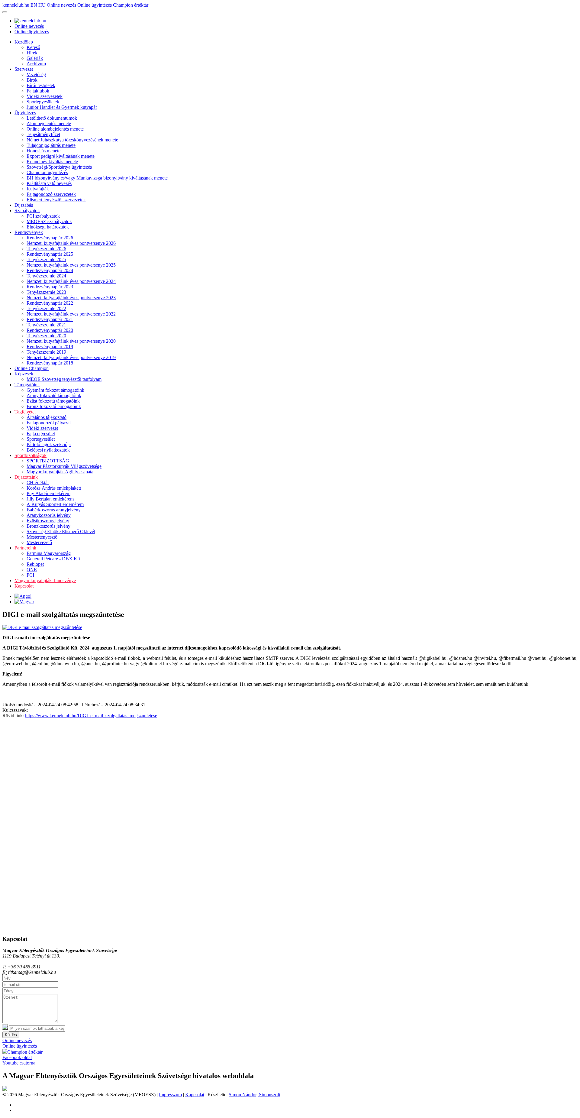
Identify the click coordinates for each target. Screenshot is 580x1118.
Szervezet (23, 69)
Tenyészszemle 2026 (46, 248)
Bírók (32, 80)
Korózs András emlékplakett (54, 488)
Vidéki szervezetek (45, 96)
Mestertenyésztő (42, 537)
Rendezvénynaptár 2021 (50, 319)
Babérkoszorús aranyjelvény (54, 509)
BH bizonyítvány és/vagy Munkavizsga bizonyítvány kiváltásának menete (97, 177)
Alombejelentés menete (49, 123)
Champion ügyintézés (47, 172)
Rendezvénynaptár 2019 (50, 346)
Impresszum (170, 1094)
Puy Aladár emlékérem (48, 493)
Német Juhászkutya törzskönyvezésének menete (72, 139)
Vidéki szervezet (42, 428)
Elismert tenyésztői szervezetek (56, 199)
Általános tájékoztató (46, 417)
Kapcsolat (24, 585)
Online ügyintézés (95, 5)
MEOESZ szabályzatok (49, 221)
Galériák (35, 58)
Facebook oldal (17, 1057)
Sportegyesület (41, 439)
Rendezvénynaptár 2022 (50, 303)
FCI (30, 575)
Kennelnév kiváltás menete (52, 161)
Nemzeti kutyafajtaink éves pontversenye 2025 (71, 264)
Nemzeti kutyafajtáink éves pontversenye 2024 (71, 281)
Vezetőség (36, 74)
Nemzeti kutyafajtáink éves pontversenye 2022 (71, 313)
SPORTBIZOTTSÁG (48, 460)
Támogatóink (27, 384)
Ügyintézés (25, 112)
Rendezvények (28, 232)
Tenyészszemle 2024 (46, 275)
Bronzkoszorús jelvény (48, 526)
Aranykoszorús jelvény (49, 515)
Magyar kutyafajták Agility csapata (60, 471)
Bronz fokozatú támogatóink (54, 406)
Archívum (36, 63)
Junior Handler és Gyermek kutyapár (62, 107)
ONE (32, 569)
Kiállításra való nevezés (49, 183)
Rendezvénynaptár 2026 (50, 237)
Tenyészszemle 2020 (46, 335)
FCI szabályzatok (43, 216)
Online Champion (31, 368)
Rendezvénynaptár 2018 (50, 362)
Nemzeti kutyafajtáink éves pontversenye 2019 (71, 357)
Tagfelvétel (25, 411)
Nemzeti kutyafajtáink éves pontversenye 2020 (71, 341)
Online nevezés (62, 5)
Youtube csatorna (18, 1062)
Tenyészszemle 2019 (46, 352)
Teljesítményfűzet (43, 134)
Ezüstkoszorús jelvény (48, 520)
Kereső (33, 47)
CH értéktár (38, 482)
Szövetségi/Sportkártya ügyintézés (59, 167)
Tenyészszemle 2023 (46, 292)
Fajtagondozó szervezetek (51, 194)
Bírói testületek (41, 85)
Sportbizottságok (30, 455)
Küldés (11, 1034)
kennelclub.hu (16, 5)
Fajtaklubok (38, 90)
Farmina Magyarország (49, 553)
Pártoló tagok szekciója (49, 444)
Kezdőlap (23, 41)
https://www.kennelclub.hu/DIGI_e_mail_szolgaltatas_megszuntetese (91, 715)
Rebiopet (35, 564)
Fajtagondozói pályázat (49, 422)
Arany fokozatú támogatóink (54, 395)
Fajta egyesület (41, 433)
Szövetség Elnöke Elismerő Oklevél (61, 531)
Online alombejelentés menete (55, 128)
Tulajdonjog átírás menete (51, 145)
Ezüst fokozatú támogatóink (53, 400)
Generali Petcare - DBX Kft (53, 558)
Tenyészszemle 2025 (46, 259)
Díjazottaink (26, 477)
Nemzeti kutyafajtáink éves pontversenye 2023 (71, 297)
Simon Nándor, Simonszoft (254, 1094)
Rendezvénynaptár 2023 (50, 286)
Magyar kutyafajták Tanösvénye (45, 580)
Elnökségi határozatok (48, 226)
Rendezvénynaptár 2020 (50, 330)
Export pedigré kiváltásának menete (61, 156)
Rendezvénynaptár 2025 (50, 254)
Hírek (32, 52)
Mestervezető (39, 542)
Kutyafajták (38, 188)
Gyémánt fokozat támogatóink (55, 390)
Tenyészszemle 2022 (46, 308)
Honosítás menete (43, 150)
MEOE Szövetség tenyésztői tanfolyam (64, 379)
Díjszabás (23, 205)
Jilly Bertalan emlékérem (50, 498)
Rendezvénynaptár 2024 (50, 270)
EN (34, 5)
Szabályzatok (27, 210)
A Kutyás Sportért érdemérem (55, 504)
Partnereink (25, 547)
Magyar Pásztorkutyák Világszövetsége (64, 466)
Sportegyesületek (43, 101)
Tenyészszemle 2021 (46, 324)
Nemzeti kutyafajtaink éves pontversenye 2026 (71, 243)
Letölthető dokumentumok (52, 118)
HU (42, 5)
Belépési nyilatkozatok (48, 449)
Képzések (23, 373)
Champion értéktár (130, 5)
